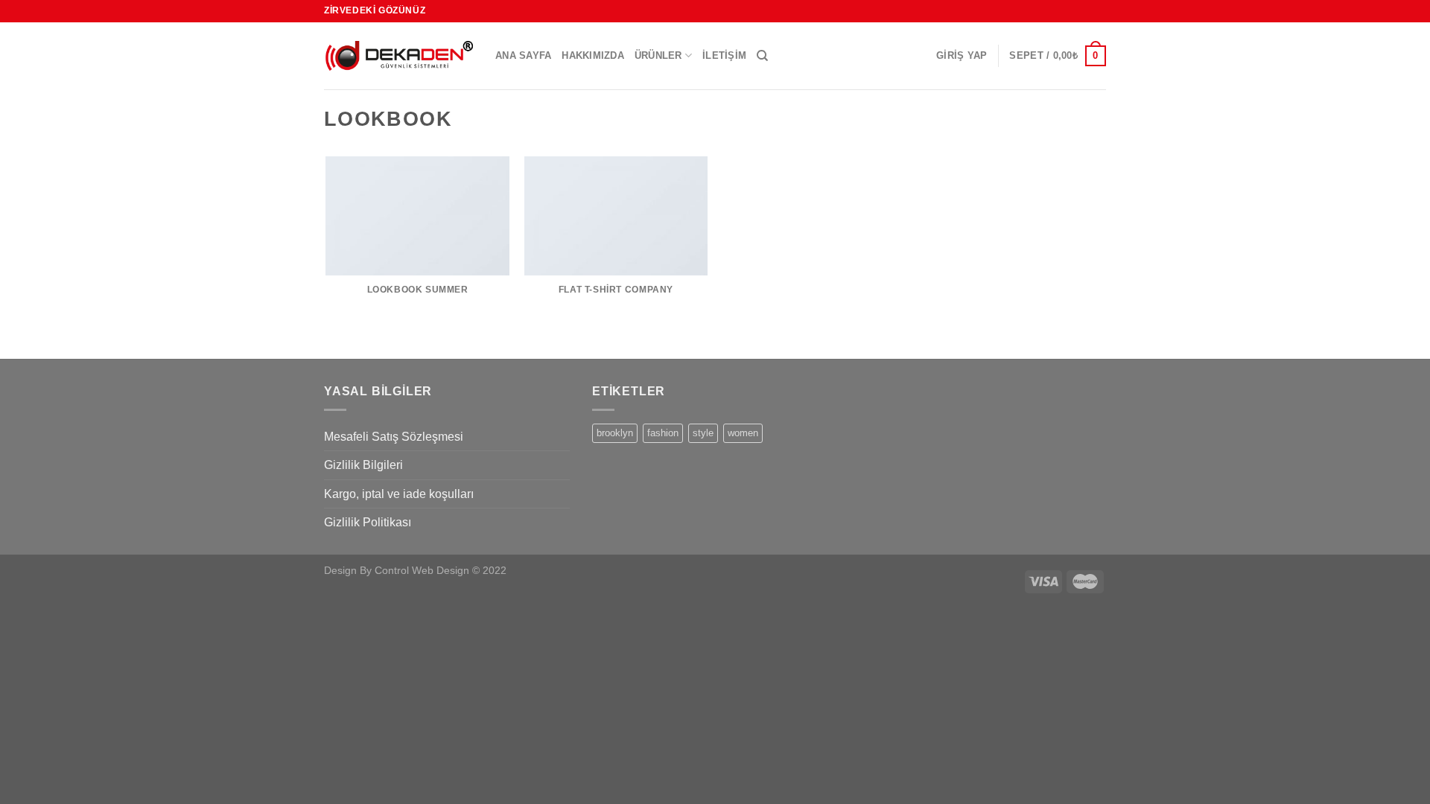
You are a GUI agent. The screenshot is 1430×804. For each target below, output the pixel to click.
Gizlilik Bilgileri (363, 465)
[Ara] (762, 56)
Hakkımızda (593, 55)
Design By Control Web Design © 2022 (415, 570)
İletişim (724, 55)
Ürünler (658, 55)
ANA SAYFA (523, 55)
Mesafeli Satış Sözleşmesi (393, 436)
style (703, 432)
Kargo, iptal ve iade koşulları (399, 494)
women (743, 432)
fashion (663, 432)
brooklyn (615, 432)
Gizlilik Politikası (367, 522)
